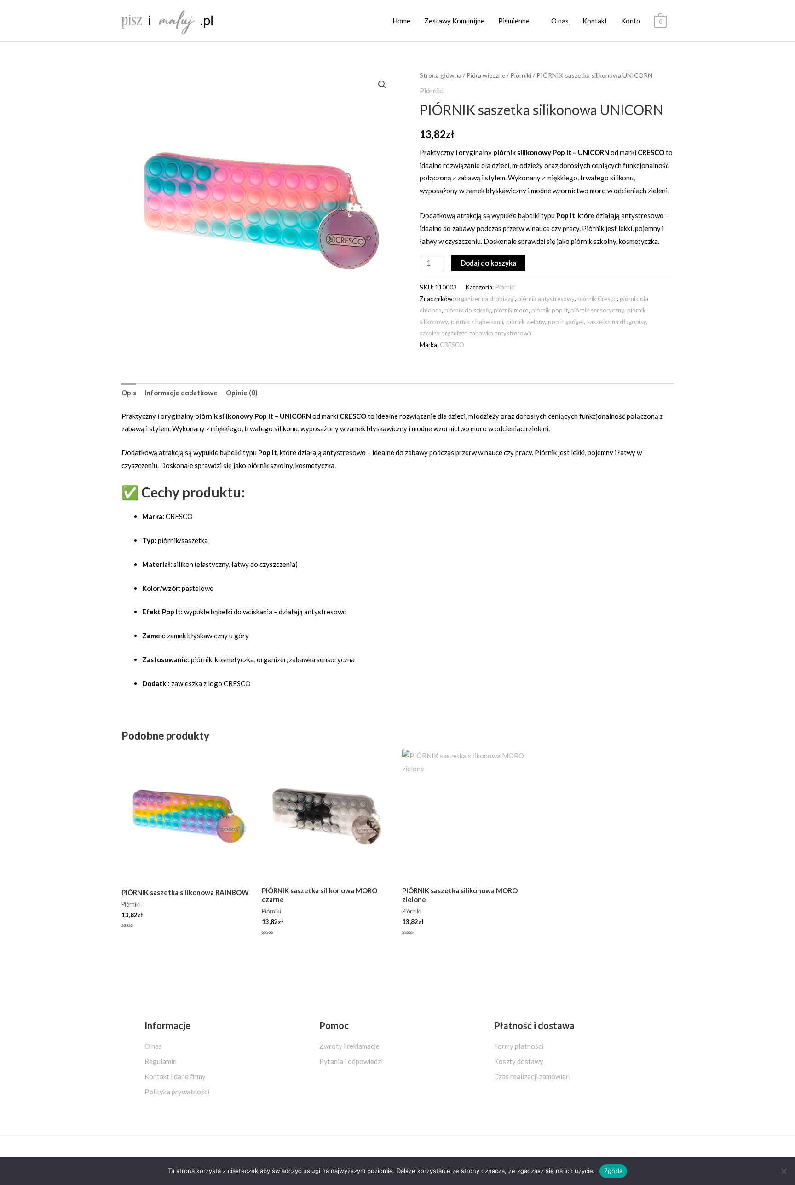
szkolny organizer (443, 333)
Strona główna (440, 75)
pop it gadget (566, 321)
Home (401, 21)
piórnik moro (511, 310)
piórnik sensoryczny (597, 310)
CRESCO (452, 344)
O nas (560, 21)
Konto (630, 21)
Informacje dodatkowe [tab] (181, 392)
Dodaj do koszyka (488, 263)
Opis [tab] (128, 392)
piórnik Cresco (597, 298)
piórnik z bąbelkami (477, 321)
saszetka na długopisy (616, 321)
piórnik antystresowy (546, 298)
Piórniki (520, 75)
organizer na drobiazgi (485, 298)
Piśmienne (514, 21)
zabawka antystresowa (500, 333)
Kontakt (594, 21)
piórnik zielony (525, 321)
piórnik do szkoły (467, 310)
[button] (382, 84)
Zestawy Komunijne (454, 21)
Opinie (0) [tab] (242, 392)
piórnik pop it (549, 310)
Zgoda (613, 1170)
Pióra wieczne (486, 75)
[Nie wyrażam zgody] (783, 1171)
